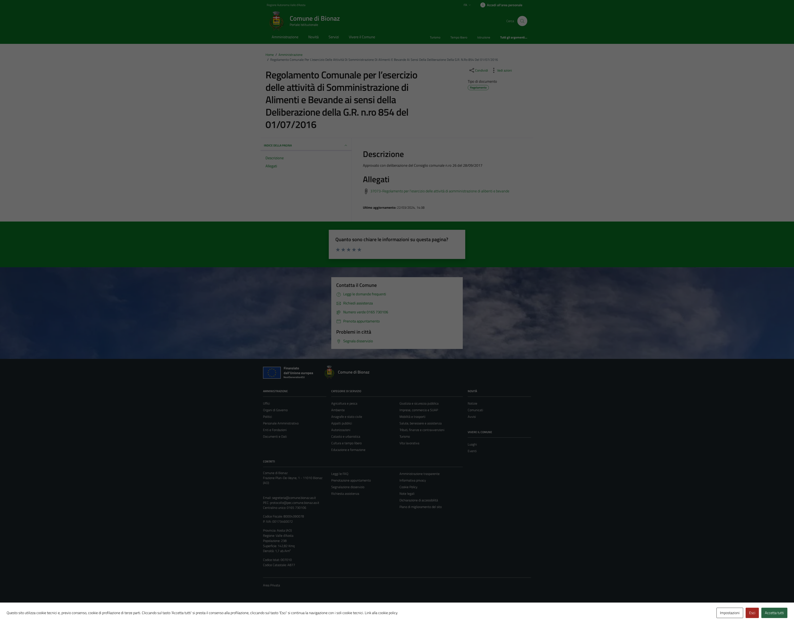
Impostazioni (730, 613)
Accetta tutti (774, 613)
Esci (752, 613)
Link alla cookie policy (381, 613)
